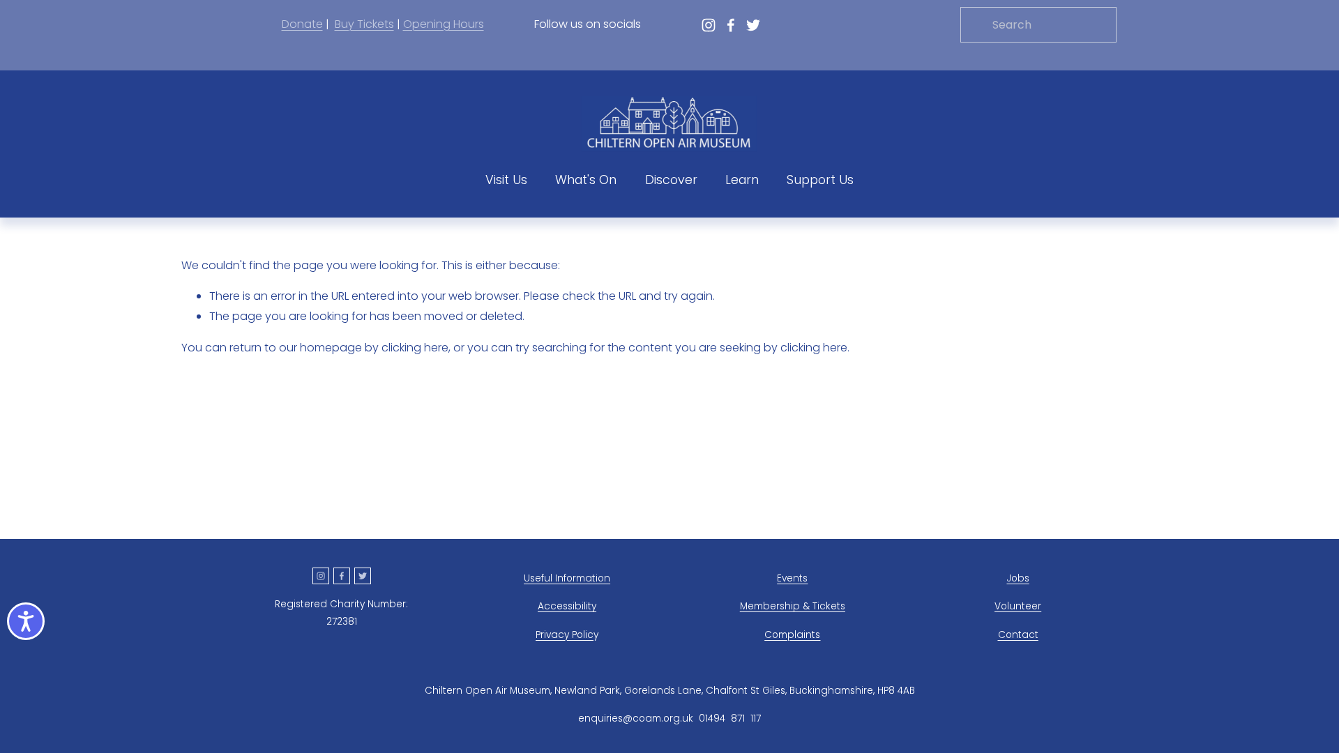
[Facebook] (731, 25)
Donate (302, 24)
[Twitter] (753, 25)
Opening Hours (443, 24)
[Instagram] (709, 25)
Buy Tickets (364, 24)
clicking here (414, 348)
